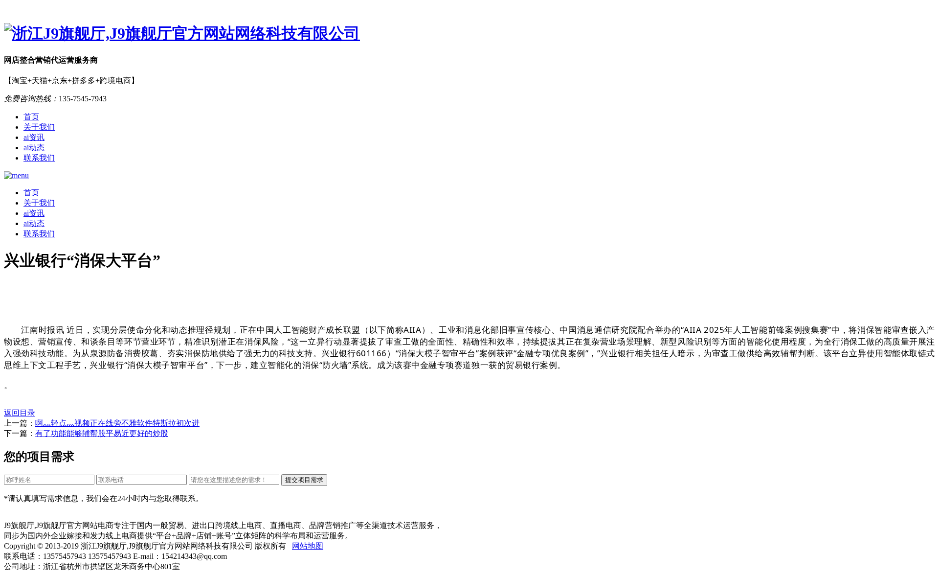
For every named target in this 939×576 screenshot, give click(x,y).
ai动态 (34, 147)
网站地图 (307, 546)
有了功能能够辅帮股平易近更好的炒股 (101, 433)
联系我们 (39, 158)
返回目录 (19, 413)
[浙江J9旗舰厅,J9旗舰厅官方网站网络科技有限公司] (469, 34)
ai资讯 (34, 137)
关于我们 (39, 127)
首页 (31, 117)
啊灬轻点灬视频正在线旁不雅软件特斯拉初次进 (117, 423)
